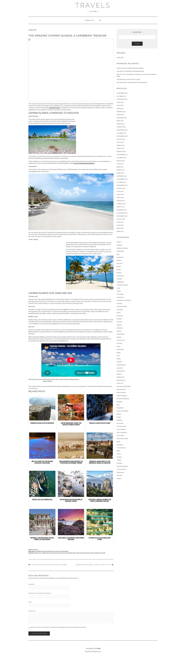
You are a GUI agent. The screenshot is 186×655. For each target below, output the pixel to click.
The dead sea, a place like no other (128, 79)
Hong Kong (121, 340)
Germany (120, 328)
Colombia (120, 294)
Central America (122, 285)
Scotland (120, 423)
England (120, 316)
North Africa (121, 392)
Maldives (120, 368)
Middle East (121, 377)
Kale (99, 648)
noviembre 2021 (122, 93)
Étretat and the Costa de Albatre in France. (49, 565)
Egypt (119, 312)
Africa (119, 242)
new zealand (121, 389)
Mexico (119, 374)
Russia (119, 417)
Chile (118, 288)
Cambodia (120, 276)
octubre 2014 (121, 182)
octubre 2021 (121, 96)
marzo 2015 (121, 170)
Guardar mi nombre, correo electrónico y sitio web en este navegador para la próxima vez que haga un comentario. (58, 627)
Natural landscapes (47, 551)
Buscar (137, 43)
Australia (120, 257)
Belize (119, 266)
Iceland (119, 343)
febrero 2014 (121, 203)
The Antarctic (121, 448)
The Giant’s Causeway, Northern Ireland (130, 71)
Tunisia (119, 457)
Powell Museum (86, 553)
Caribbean (38, 551)
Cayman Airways (53, 553)
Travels (93, 5)
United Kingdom (64, 551)
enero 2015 (120, 173)
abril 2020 (120, 121)
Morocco (120, 383)
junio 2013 (120, 225)
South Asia (120, 435)
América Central (122, 248)
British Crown (37, 553)
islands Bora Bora (54, 108)
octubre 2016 (121, 157)
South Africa (121, 429)
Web (29, 602)
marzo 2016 (121, 161)
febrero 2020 (121, 127)
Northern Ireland (123, 398)
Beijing (119, 260)
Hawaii (119, 337)
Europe (119, 319)
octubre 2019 (121, 133)
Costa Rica (120, 297)
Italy (118, 355)
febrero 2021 (121, 111)
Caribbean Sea (45, 553)
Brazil (119, 269)
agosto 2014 (121, 188)
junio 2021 (120, 102)
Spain (118, 441)
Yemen (119, 478)
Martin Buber (69, 553)
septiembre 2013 (122, 216)
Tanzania (120, 445)
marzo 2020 (121, 124)
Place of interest (56, 551)
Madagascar (121, 365)
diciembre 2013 (122, 210)
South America (122, 432)
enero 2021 (120, 114)
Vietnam (119, 475)
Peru (118, 405)
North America (122, 395)
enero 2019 (120, 148)
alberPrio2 (35, 549)
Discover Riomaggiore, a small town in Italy (93, 565)
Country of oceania (124, 300)
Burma (119, 273)
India (118, 346)
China (119, 291)
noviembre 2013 (122, 213)
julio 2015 (120, 164)
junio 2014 (120, 194)
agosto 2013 (121, 219)
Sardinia (119, 420)
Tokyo (119, 454)
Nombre (31, 584)
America (119, 245)
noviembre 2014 (122, 179)
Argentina (120, 251)
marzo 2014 (121, 200)
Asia (118, 254)
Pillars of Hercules (77, 553)
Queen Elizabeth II (95, 553)
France (119, 325)
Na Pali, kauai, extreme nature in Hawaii (130, 68)
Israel (119, 352)
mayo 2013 (120, 228)
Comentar (31, 611)
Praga (119, 414)
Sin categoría (121, 426)
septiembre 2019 (122, 136)
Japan (119, 359)
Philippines (120, 408)
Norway (119, 402)
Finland (119, 322)
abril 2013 (120, 231)
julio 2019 (120, 142)
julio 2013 (120, 222)
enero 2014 (120, 207)
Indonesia (120, 349)
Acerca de (89, 20)
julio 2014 (120, 191)
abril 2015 (120, 167)
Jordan (119, 362)
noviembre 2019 (122, 130)
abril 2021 (120, 108)
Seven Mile (102, 553)
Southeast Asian (122, 438)
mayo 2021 (120, 105)
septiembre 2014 (122, 185)
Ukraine (119, 463)
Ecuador (120, 309)
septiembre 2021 (122, 99)
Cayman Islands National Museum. (84, 163)
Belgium (119, 263)
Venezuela (120, 472)
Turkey (119, 460)
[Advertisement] (95, 135)
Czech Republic (122, 306)
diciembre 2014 (122, 176)
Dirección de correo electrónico (39, 593)
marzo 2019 (121, 145)
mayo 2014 (120, 197)
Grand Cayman (62, 553)
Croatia (119, 303)
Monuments (121, 380)
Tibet (118, 451)
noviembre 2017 (122, 154)
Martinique (121, 371)
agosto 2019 (121, 139)
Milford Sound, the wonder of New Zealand (132, 82)
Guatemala (120, 334)
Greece (119, 331)
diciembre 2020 (122, 118)
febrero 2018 (121, 151)
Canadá (119, 279)
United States (121, 469)
